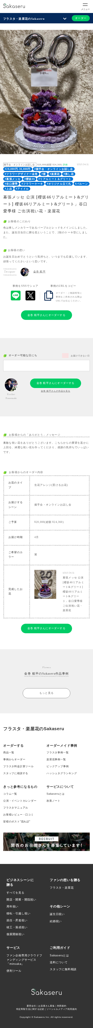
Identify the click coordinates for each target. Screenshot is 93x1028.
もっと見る (46, 692)
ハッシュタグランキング (61, 773)
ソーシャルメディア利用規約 (61, 1009)
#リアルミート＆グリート (54, 178)
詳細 (65, 164)
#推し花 (69, 174)
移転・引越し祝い (18, 913)
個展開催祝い (15, 934)
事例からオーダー (14, 759)
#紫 (44, 174)
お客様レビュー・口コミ (18, 814)
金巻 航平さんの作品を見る (55, 391)
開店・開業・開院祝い (21, 899)
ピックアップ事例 (57, 766)
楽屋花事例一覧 (56, 759)
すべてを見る (15, 892)
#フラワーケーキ (32, 183)
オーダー (81, 18)
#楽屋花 (55, 174)
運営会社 (31, 1006)
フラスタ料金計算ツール (18, 766)
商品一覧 (8, 752)
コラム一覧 (10, 793)
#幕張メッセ (13, 178)
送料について (59, 962)
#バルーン (81, 183)
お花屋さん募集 (46, 1006)
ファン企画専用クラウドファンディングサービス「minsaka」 (24, 959)
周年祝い (12, 906)
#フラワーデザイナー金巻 (21, 174)
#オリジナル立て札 (59, 183)
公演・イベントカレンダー (20, 800)
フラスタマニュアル (15, 807)
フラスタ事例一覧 (57, 752)
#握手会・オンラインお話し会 (53, 169)
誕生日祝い (57, 914)
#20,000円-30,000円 (17, 169)
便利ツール (13, 970)
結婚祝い (56, 921)
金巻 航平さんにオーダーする (46, 315)
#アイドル (22, 188)
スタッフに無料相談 (63, 969)
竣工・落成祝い (16, 927)
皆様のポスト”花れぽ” (16, 821)
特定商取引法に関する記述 (30, 1009)
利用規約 (61, 1006)
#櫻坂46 (29, 178)
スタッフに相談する (15, 773)
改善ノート (53, 800)
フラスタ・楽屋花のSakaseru (24, 18)
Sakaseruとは (55, 793)
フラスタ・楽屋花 (62, 887)
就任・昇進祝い (16, 920)
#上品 (8, 188)
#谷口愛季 (11, 183)
